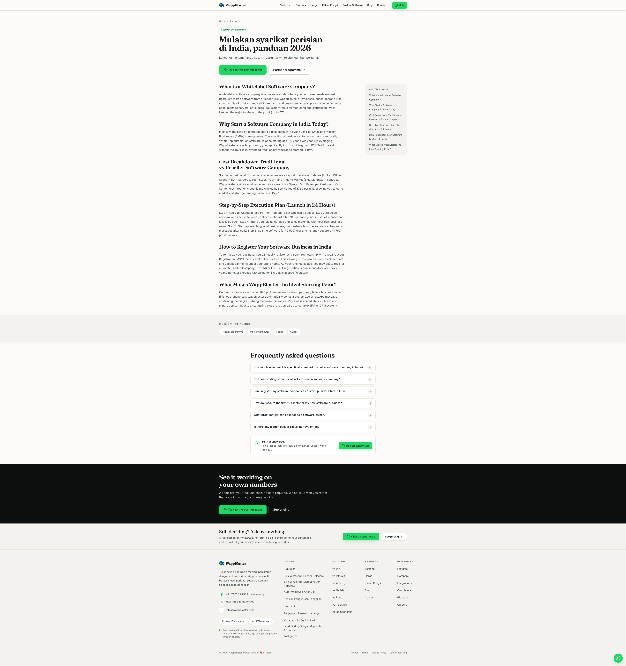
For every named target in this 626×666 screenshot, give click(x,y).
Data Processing (398, 652)
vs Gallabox (339, 590)
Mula (401, 5)
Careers (402, 604)
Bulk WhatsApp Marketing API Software (302, 583)
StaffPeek (290, 606)
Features (301, 5)
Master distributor (259, 331)
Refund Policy (379, 652)
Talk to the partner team (245, 70)
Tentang (370, 568)
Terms (365, 652)
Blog (370, 5)
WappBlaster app (235, 621)
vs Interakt (338, 576)
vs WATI (337, 568)
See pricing (281, 509)
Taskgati (289, 636)
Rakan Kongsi (330, 5)
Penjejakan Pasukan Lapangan (302, 613)
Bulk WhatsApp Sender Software (304, 576)
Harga (314, 5)
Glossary (402, 597)
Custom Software (353, 5)
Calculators (404, 590)
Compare (403, 576)
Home (222, 21)
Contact (381, 5)
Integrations (404, 583)
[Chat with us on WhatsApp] (618, 658)
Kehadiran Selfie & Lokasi (299, 620)
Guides (294, 331)
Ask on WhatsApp (357, 445)
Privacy (354, 652)
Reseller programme (232, 331)
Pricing (279, 331)
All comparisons (342, 611)
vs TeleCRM (339, 604)
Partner (234, 21)
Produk (283, 5)
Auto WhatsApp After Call (299, 591)
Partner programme (287, 70)
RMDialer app (262, 621)
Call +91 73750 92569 (240, 602)
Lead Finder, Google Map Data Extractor (302, 628)
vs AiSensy (339, 583)
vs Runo (337, 597)
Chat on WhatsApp (363, 536)
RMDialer (289, 568)
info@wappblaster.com (240, 610)
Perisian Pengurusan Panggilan (302, 599)
